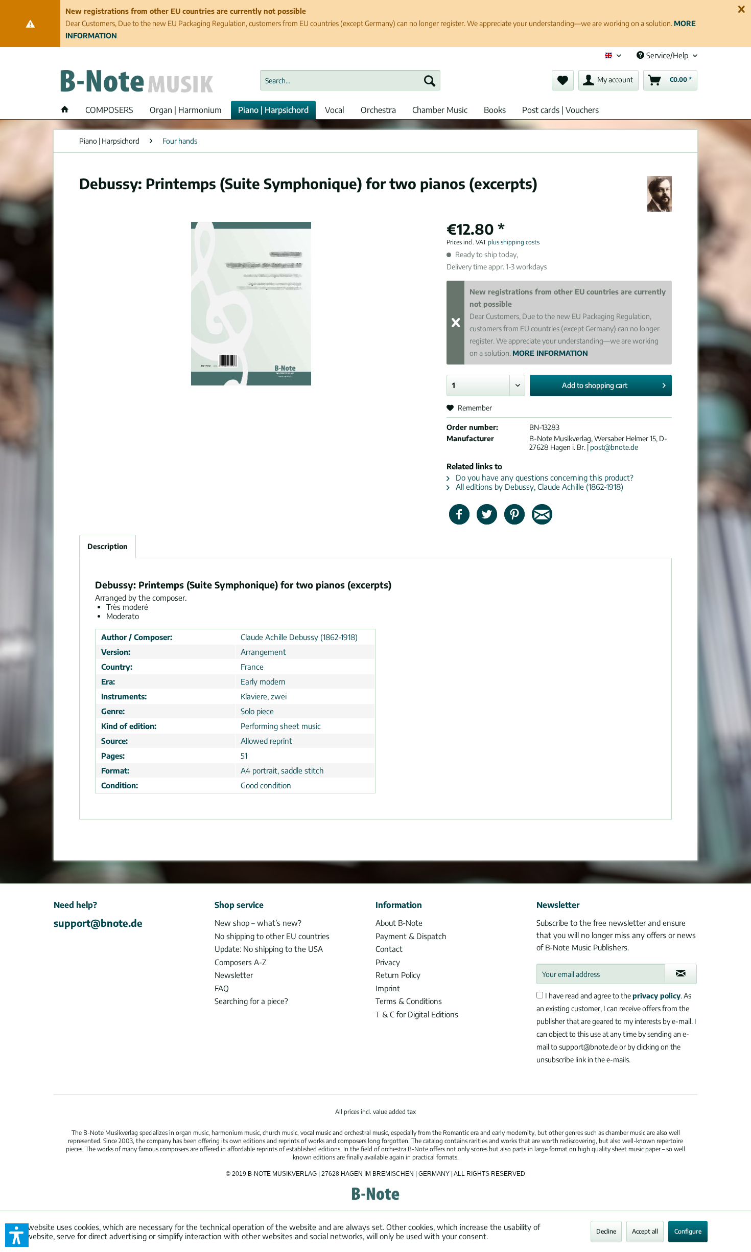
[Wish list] (563, 80)
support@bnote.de (98, 923)
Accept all (645, 1231)
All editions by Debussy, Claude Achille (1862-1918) (538, 486)
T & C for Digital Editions (416, 1014)
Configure (687, 1231)
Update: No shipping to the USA (269, 948)
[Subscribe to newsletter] (681, 974)
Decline (606, 1231)
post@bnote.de (614, 447)
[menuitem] (350, 80)
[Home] (65, 110)
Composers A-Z (241, 962)
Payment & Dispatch (411, 936)
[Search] (429, 80)
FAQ (222, 988)
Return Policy (397, 975)
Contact (389, 948)
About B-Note (399, 922)
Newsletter (234, 975)
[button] (17, 1235)
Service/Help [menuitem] (667, 55)
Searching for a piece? (251, 1001)
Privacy (387, 962)
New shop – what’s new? (258, 922)
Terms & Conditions (408, 1001)
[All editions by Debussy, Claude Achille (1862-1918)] (659, 194)
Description (107, 546)
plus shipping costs (513, 242)
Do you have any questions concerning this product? (543, 477)
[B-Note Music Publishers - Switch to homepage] (136, 83)
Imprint (387, 988)
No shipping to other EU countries (272, 936)
